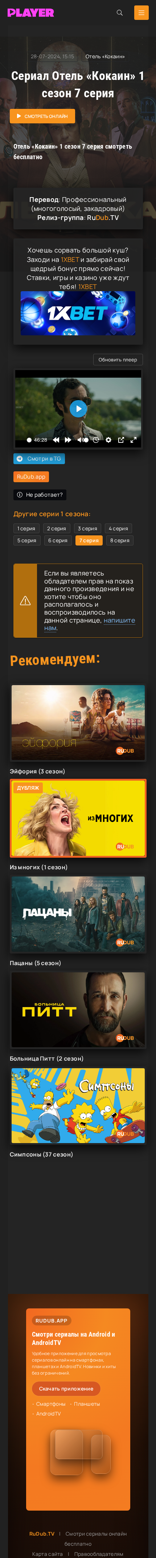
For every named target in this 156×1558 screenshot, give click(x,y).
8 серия (120, 540)
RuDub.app (31, 476)
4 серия (118, 528)
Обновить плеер (118, 359)
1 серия (26, 528)
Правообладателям (99, 1553)
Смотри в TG (44, 458)
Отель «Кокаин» (105, 56)
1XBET (70, 259)
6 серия (58, 540)
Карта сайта (47, 1553)
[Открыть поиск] (119, 12)
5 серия (27, 540)
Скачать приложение (66, 1388)
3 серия (87, 528)
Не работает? (44, 494)
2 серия (56, 528)
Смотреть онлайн (46, 116)
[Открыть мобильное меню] (141, 12)
